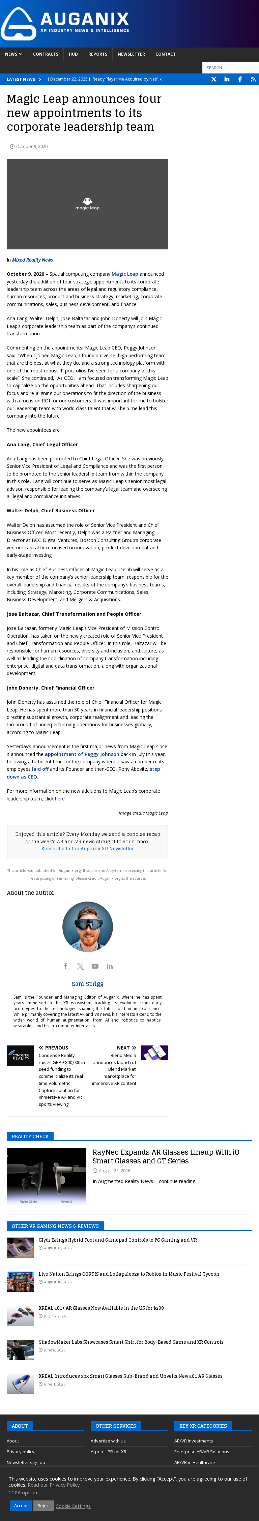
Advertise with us (108, 1441)
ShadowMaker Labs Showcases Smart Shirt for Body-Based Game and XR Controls (131, 1342)
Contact (165, 54)
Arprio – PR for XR (108, 1452)
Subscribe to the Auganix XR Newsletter (87, 849)
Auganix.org (70, 870)
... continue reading (174, 1181)
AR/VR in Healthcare (194, 1462)
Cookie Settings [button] (73, 1506)
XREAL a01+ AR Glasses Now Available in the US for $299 (101, 1308)
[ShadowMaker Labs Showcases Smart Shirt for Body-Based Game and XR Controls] (20, 1350)
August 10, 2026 (57, 1281)
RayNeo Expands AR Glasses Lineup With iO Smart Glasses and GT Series (166, 1156)
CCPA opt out (23, 1492)
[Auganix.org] (129, 43)
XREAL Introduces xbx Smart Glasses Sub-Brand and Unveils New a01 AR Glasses (131, 1376)
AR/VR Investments (193, 1441)
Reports (97, 54)
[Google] (253, 79)
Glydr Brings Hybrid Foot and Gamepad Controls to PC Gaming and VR (118, 1240)
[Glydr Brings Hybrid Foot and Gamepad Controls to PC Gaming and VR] (20, 1248)
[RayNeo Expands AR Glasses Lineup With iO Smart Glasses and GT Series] (46, 1178)
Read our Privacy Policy (54, 1485)
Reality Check (30, 1136)
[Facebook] (240, 79)
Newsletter (131, 54)
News (11, 54)
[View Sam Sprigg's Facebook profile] (65, 966)
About (13, 1441)
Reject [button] (43, 1505)
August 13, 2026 (57, 1247)
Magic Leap (125, 274)
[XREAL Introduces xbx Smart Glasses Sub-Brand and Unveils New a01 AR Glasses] (20, 1384)
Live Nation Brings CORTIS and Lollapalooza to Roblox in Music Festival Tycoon (129, 1274)
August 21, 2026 (114, 1170)
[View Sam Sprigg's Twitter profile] (80, 966)
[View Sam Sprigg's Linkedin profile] (110, 966)
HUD (73, 54)
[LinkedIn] (227, 79)
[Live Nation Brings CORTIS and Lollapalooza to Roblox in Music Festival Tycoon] (20, 1282)
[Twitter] (214, 79)
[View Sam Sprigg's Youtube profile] (95, 966)
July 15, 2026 (55, 1315)
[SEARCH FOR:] (230, 67)
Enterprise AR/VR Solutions (201, 1452)
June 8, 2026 (54, 1349)
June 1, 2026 (54, 1384)
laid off (40, 769)
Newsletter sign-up (26, 1462)
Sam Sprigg (88, 983)
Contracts (45, 54)
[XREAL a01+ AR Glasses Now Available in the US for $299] (20, 1316)
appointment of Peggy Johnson (82, 754)
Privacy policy (20, 1452)
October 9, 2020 (32, 146)
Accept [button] (21, 1505)
